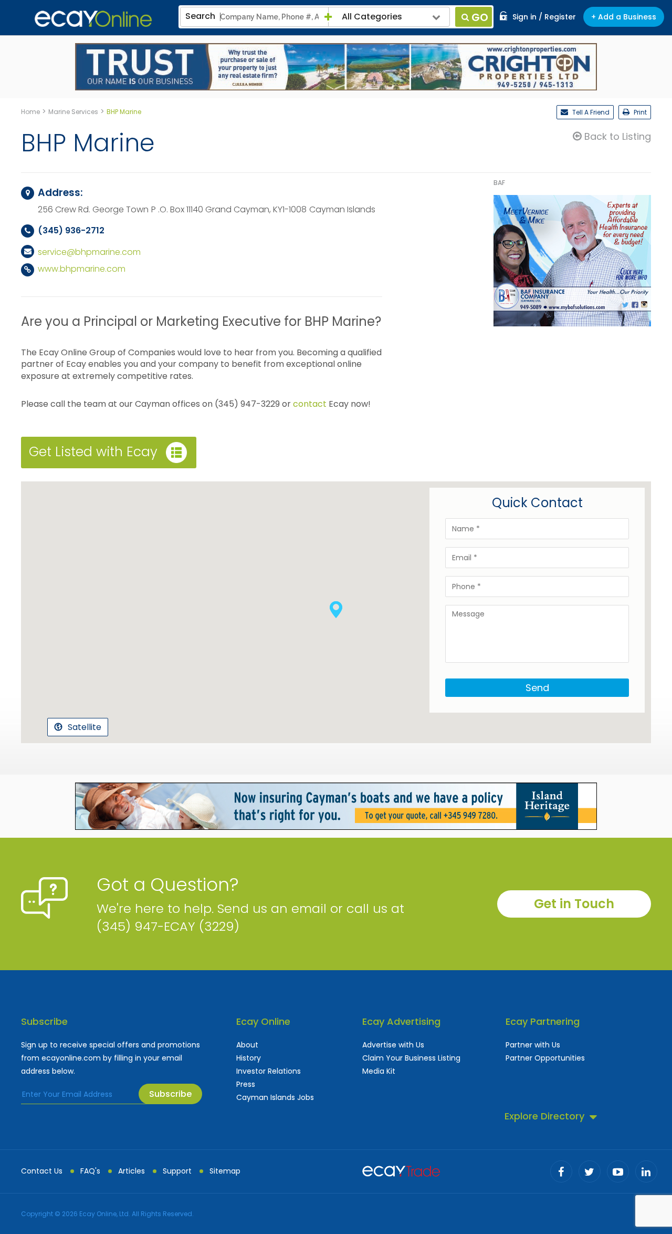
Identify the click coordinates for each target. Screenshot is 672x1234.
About (247, 1045)
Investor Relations (268, 1071)
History (248, 1058)
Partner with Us (533, 1045)
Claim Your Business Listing (411, 1058)
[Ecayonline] (93, 18)
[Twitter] (590, 1171)
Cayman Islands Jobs (275, 1097)
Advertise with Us (393, 1045)
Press (245, 1084)
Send (537, 687)
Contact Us (41, 1171)
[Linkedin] (646, 1171)
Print (639, 112)
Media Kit (378, 1071)
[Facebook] (561, 1171)
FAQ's (90, 1171)
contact (310, 404)
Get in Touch (574, 903)
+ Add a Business (623, 17)
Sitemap (224, 1171)
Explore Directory (544, 1116)
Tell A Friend (590, 112)
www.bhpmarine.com (81, 269)
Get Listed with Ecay (93, 452)
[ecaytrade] (401, 1169)
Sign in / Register (544, 17)
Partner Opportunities (545, 1058)
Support (177, 1171)
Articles (131, 1171)
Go (479, 17)
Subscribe (170, 1094)
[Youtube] (618, 1171)
